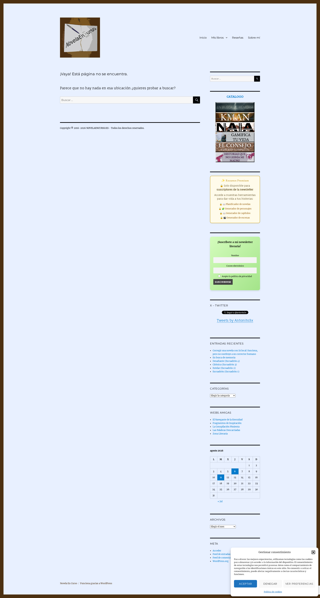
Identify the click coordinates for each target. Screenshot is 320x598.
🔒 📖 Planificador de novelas (235, 204)
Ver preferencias (299, 583)
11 (221, 477)
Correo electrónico (235, 266)
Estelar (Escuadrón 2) (224, 368)
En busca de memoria (224, 357)
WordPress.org (220, 561)
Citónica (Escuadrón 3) (225, 364)
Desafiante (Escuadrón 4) (226, 361)
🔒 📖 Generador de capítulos (235, 213)
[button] (313, 552)
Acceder (217, 550)
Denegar (270, 583)
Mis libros (217, 37)
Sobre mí (254, 37)
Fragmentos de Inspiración (227, 423)
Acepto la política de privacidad (236, 276)
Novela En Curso (68, 583)
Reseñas (237, 37)
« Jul (220, 501)
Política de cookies (273, 591)
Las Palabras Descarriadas (226, 430)
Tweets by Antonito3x (235, 320)
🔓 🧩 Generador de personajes (235, 208)
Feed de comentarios (224, 557)
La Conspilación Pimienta (226, 426)
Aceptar (245, 583)
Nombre (235, 255)
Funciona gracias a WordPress (96, 583)
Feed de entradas (221, 554)
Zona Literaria (220, 433)
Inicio (203, 37)
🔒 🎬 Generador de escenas (235, 217)
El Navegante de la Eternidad (227, 419)
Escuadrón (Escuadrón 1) (226, 371)
